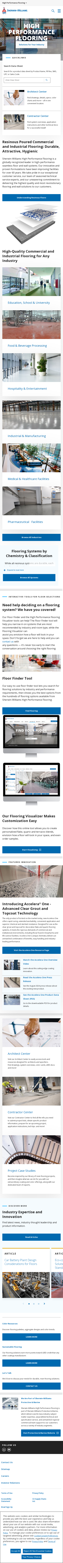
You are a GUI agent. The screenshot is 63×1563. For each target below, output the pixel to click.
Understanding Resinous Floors (31, 197)
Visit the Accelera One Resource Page (31, 950)
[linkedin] (4, 1449)
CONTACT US (31, 1386)
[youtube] (9, 1449)
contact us (8, 641)
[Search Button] (46, 80)
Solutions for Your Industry (31, 44)
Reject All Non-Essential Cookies (38, 1551)
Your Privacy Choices (31, 1557)
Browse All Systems (29, 577)
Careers (5, 1476)
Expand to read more (16, 570)
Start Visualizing (30, 850)
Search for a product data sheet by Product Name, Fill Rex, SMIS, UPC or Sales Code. (30, 72)
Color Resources (10, 1323)
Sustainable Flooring (12, 1347)
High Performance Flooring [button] (13, 3)
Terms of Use (6, 1493)
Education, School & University (29, 303)
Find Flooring (31, 711)
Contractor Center (38, 116)
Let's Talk (6, 1373)
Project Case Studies (22, 1171)
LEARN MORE (31, 1337)
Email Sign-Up (7, 1507)
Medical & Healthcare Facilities (28, 479)
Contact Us (7, 1462)
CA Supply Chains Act (39, 1500)
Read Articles (31, 1237)
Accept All (15, 1551)
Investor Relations (10, 1482)
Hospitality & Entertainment (27, 389)
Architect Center (37, 91)
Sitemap (5, 1469)
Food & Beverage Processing (27, 346)
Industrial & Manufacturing (27, 436)
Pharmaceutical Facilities (25, 522)
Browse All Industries (31, 537)
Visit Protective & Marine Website (39, 1433)
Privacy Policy (38, 1493)
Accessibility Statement (6, 1500)
